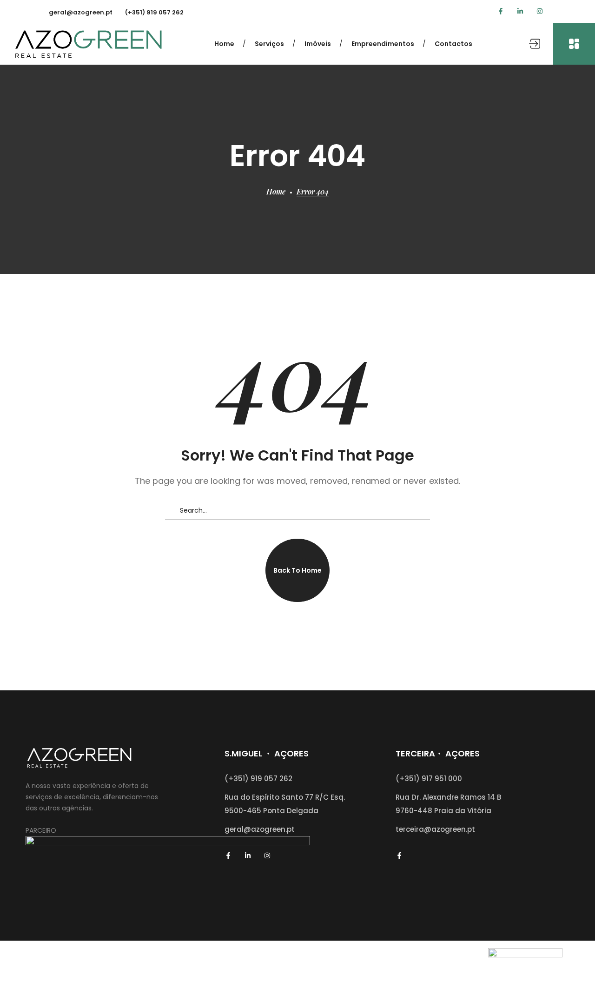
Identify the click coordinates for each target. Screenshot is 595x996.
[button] (297, 570)
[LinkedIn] (247, 855)
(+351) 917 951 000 (429, 778)
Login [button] (538, 43)
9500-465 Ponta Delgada (271, 811)
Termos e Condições (423, 969)
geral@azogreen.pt (80, 12)
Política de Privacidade (336, 969)
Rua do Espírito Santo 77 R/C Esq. (285, 797)
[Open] (574, 44)
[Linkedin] (520, 11)
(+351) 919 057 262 (154, 12)
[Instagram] (539, 11)
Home (275, 191)
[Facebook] (500, 11)
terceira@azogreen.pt (435, 829)
